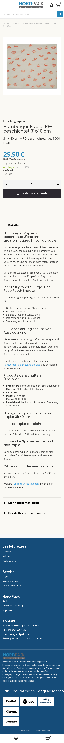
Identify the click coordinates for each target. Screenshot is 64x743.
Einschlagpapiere (14, 121)
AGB (5, 601)
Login (5, 576)
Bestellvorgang (9, 561)
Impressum (8, 610)
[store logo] (31, 5)
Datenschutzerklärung (13, 606)
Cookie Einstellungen (12, 586)
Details (13, 225)
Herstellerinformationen (26, 513)
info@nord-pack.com (19, 634)
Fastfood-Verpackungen (26, 483)
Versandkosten (17, 163)
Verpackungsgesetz (12, 581)
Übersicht (17, 23)
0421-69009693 (19, 630)
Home (6, 23)
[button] (30, 106)
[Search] (60, 14)
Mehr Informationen (23, 503)
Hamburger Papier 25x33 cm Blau (22, 364)
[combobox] (32, 14)
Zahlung (7, 556)
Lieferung (7, 552)
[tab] (32, 225)
